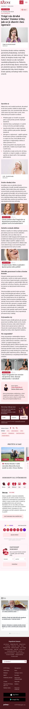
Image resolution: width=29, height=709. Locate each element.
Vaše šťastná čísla (22, 525)
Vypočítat (14, 564)
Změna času (13, 646)
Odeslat (24, 417)
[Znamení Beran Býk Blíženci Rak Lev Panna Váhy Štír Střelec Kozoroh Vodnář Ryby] (15, 417)
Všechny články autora (17, 389)
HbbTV (5, 675)
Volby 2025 (16, 649)
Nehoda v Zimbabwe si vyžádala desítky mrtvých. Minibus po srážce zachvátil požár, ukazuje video (14, 625)
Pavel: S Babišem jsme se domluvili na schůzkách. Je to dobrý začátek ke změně (14, 610)
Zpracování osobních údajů (18, 678)
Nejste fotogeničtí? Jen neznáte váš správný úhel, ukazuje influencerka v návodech (12, 377)
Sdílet (23, 10)
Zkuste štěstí (14, 535)
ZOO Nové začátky (15, 647)
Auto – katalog (23, 647)
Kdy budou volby (6, 647)
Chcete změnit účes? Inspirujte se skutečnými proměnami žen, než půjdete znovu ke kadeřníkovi (13, 221)
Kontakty (17, 675)
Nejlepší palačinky (19, 654)
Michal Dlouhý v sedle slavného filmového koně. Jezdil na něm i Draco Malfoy (12, 466)
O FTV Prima (6, 668)
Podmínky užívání (7, 677)
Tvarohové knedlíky (10, 654)
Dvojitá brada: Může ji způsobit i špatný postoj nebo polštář (13, 266)
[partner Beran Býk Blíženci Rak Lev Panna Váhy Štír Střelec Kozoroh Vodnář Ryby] (20, 559)
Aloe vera (20, 651)
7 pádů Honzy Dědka (8, 649)
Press (16, 670)
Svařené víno (22, 649)
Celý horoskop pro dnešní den (13, 516)
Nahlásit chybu (7, 688)
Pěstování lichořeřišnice (10, 652)
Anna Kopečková (5, 13)
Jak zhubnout (6, 644)
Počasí (22, 646)
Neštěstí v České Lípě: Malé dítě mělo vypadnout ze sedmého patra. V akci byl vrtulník (14, 618)
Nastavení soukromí (17, 688)
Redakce (17, 684)
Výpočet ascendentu (20, 652)
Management (18, 668)
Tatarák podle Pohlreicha (12, 651)
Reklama (5, 673)
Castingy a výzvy (19, 673)
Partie (18, 646)
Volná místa (6, 670)
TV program (7, 646)
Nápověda (17, 681)
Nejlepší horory (22, 644)
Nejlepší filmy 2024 (14, 644)
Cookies (5, 681)
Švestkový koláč (14, 656)
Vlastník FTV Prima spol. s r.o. (8, 684)
